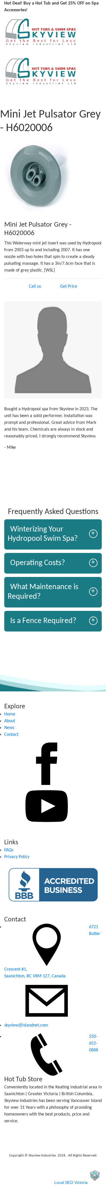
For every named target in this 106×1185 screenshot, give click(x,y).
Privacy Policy (16, 857)
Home (9, 714)
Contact (11, 734)
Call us (35, 286)
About (9, 721)
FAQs (8, 850)
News (9, 728)
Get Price (68, 286)
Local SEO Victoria (71, 1182)
